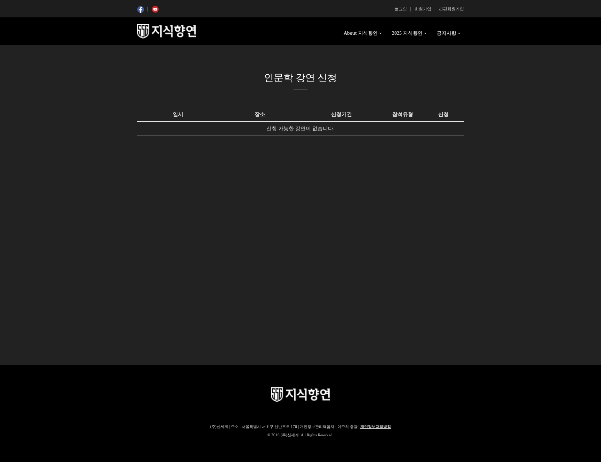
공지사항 (446, 33)
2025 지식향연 (407, 33)
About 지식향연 (361, 33)
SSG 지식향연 (166, 31)
